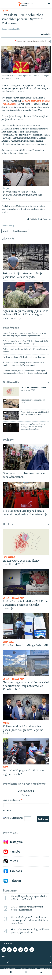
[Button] (46, 34)
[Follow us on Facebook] (3, 949)
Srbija (6, 723)
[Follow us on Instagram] (20, 949)
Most (5, 767)
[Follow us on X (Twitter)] (9, 949)
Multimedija (11, 382)
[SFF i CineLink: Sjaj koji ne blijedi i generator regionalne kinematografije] (26, 495)
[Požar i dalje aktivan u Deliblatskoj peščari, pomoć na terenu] (11, 415)
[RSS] (26, 949)
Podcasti (8, 440)
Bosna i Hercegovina (13, 598)
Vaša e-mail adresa (12, 800)
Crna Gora (8, 642)
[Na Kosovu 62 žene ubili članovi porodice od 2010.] (11, 391)
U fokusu (9, 524)
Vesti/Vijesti (11, 328)
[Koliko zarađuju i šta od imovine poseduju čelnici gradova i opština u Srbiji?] (26, 707)
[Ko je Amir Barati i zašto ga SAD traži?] (26, 626)
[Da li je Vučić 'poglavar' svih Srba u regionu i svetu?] (26, 751)
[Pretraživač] (41, 972)
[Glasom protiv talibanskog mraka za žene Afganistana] (26, 457)
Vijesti (4, 10)
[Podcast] (26, 972)
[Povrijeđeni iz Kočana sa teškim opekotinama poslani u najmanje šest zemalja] (26, 173)
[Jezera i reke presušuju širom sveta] (11, 403)
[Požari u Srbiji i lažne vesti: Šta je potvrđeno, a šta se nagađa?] (26, 257)
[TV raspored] (31, 949)
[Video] (11, 972)
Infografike (9, 557)
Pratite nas (43, 819)
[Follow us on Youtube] (15, 949)
